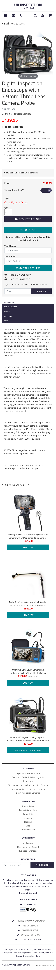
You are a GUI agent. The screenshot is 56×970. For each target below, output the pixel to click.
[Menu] (6, 15)
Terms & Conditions (28, 810)
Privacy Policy (28, 806)
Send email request (28, 268)
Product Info (10, 302)
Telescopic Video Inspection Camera (28, 789)
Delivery (7, 311)
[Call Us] (21, 15)
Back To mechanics (14, 24)
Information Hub (28, 829)
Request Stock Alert (28, 750)
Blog (28, 825)
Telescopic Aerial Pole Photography (28, 777)
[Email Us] (13, 15)
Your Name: (10, 246)
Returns (8, 316)
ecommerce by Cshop (45, 965)
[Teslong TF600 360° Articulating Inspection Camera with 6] (28, 512)
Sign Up (41, 291)
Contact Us (28, 814)
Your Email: (10, 256)
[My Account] (42, 15)
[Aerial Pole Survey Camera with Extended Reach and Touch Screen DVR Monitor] (28, 579)
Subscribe (42, 865)
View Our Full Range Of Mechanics (21, 172)
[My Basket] (50, 15)
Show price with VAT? (14, 190)
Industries (28, 781)
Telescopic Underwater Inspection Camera (28, 785)
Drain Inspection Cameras (28, 792)
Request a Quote (29, 219)
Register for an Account (28, 846)
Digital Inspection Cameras (28, 773)
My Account (28, 843)
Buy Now (28, 547)
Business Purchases (28, 850)
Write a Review (10, 307)
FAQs (6, 321)
